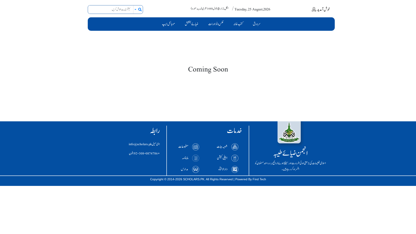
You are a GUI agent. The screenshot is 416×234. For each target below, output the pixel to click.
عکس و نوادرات (215, 24)
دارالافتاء (223, 169)
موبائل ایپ (168, 24)
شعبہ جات (222, 147)
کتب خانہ (238, 24)
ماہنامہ (185, 158)
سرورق (257, 24)
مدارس (184, 169)
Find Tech (259, 179)
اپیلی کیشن (222, 158)
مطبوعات (183, 147)
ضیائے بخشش (191, 24)
